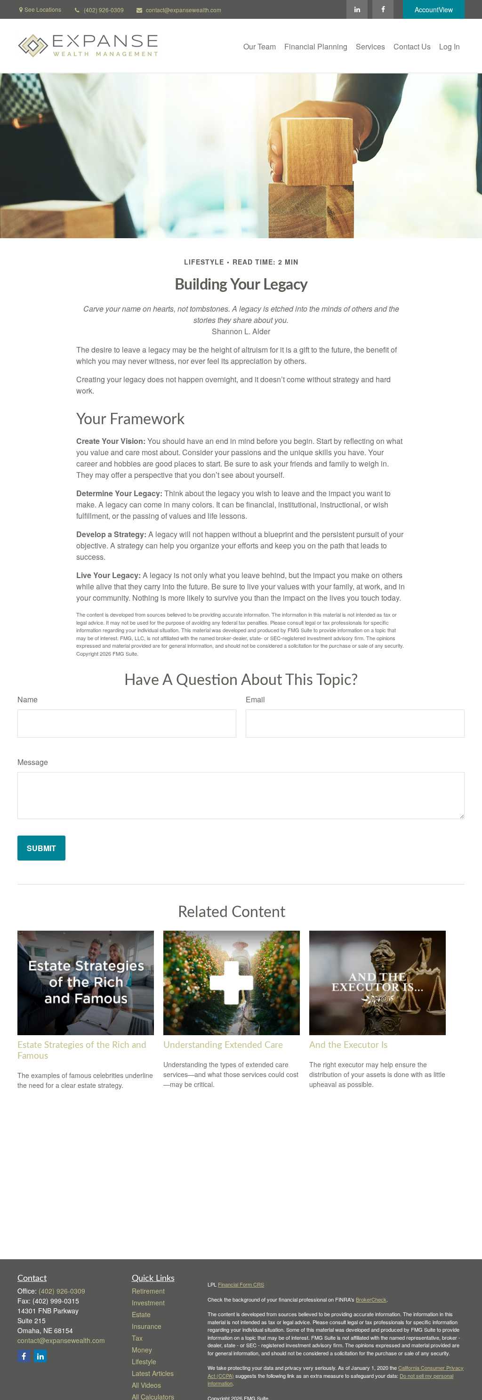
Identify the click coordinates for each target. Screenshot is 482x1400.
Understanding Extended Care (223, 1045)
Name (27, 699)
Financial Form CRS (241, 1284)
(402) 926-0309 (103, 10)
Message (32, 761)
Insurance (146, 1326)
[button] (260, 45)
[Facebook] (383, 9)
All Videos (146, 1385)
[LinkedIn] (357, 9)
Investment (148, 1302)
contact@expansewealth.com (183, 10)
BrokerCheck (371, 1299)
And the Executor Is (348, 1045)
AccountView (434, 9)
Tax (137, 1338)
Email (255, 699)
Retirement (148, 1290)
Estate (141, 1314)
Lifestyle (144, 1361)
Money (142, 1349)
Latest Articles (153, 1373)
